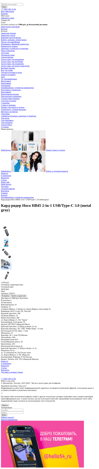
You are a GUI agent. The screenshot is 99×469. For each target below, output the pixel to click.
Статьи (4, 180)
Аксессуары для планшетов (12, 64)
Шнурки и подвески (9, 112)
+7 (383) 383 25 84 (8, 379)
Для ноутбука (6, 125)
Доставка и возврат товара (12, 372)
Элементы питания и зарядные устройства (18, 116)
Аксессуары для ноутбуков (12, 62)
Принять (5, 405)
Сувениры (5, 103)
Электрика (5, 114)
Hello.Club (5, 182)
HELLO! (22, 386)
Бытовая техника (8, 68)
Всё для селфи (7, 70)
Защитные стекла (8, 35)
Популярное (6, 92)
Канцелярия (6, 83)
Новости (4, 173)
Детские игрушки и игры (11, 72)
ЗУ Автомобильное (9, 79)
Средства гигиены (8, 101)
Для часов (5, 118)
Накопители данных (9, 46)
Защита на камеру (8, 75)
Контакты (5, 191)
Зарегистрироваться (9, 420)
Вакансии (5, 178)
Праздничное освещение (11, 96)
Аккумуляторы (7, 57)
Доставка (5, 186)
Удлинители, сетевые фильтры (13, 109)
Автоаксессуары (7, 55)
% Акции (5, 127)
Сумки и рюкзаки (8, 105)
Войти (4, 415)
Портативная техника (10, 94)
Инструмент (6, 81)
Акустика (5, 53)
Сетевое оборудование (10, 99)
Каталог (4, 29)
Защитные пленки (8, 33)
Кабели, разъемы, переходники (14, 40)
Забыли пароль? (7, 417)
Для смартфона (7, 120)
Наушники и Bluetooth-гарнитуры (15, 44)
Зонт (3, 77)
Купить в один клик (19, 296)
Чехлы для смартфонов (10, 42)
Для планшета (7, 123)
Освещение (5, 86)
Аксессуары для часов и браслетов (15, 66)
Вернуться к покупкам (10, 27)
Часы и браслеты (8, 51)
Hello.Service (6, 184)
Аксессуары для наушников (12, 59)
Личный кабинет (8, 189)
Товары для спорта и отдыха (12, 107)
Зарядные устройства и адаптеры (14, 48)
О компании (6, 176)
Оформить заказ (7, 18)
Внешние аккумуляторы (11, 38)
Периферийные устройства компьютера (17, 88)
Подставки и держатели (11, 90)
